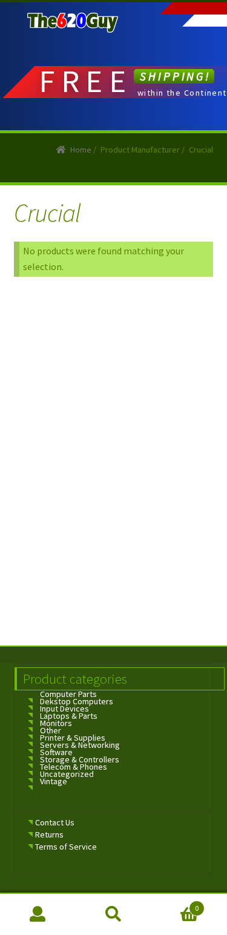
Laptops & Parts (68, 715)
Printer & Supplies (72, 737)
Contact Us (54, 822)
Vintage (53, 781)
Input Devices (64, 708)
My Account (38, 914)
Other (50, 730)
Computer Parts (68, 694)
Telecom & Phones (73, 766)
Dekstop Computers (76, 701)
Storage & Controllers (79, 759)
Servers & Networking (80, 744)
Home (80, 149)
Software (56, 752)
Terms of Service (66, 846)
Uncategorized (67, 773)
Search (113, 914)
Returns (49, 834)
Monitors (56, 723)
